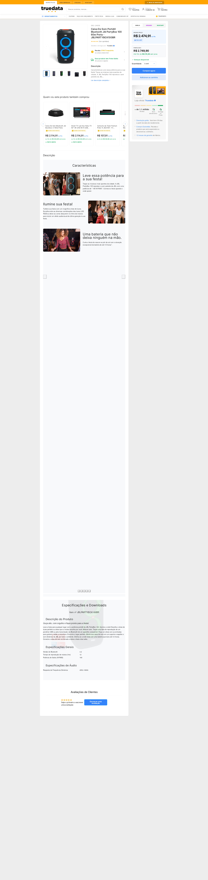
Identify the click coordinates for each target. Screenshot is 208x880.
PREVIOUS (45, 277)
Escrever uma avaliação (96, 702)
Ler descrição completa (100, 80)
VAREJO (137, 25)
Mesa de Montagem (155, 2)
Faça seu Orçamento (85, 16)
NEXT (123, 277)
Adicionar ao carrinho (149, 77)
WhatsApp (88, 2)
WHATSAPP (160, 25)
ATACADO (149, 25)
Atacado (77, 2)
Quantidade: (137, 64)
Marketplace (50, 2)
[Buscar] (122, 9)
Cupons (72, 16)
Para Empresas (65, 2)
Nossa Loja (110, 16)
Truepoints (162, 16)
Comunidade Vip (122, 16)
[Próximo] (125, 124)
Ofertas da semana (138, 16)
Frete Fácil (99, 16)
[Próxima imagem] (84, 46)
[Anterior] (43, 124)
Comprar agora (149, 71)
